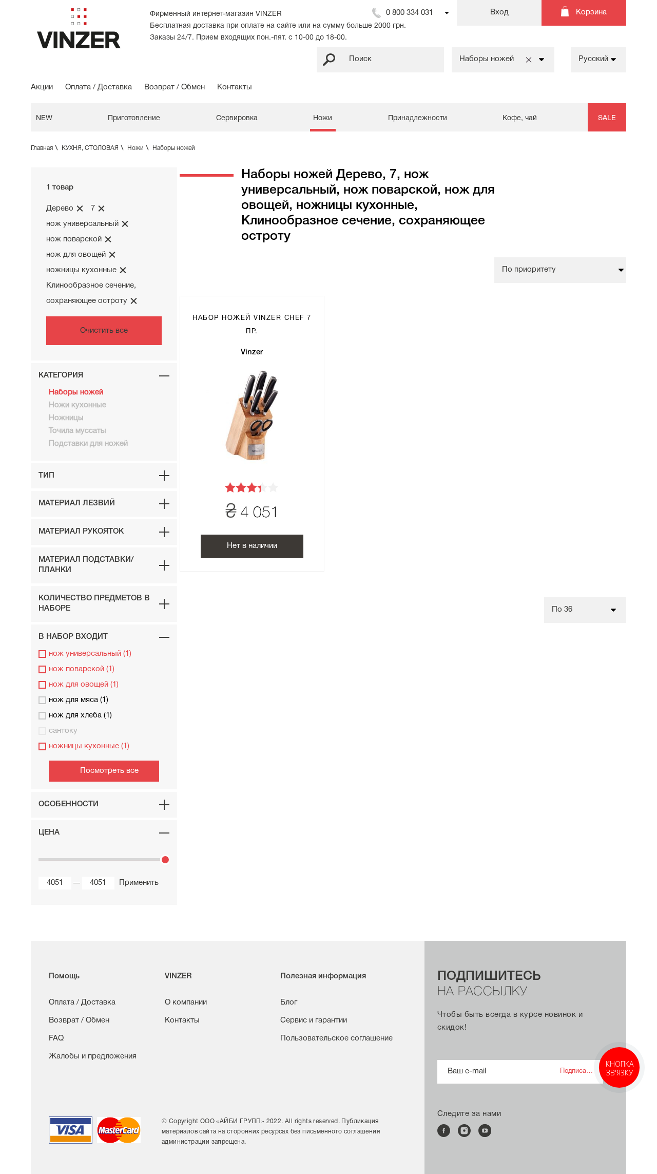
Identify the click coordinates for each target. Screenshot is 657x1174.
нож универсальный (82, 224)
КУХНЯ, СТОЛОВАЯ (92, 148)
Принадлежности (417, 118)
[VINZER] (79, 28)
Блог (288, 1002)
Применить (134, 882)
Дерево (59, 208)
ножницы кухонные (81, 270)
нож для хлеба (80, 715)
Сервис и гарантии (313, 1020)
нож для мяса (78, 700)
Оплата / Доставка (98, 87)
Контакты (234, 87)
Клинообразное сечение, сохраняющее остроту (91, 293)
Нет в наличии (252, 546)
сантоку (63, 730)
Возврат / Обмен (174, 87)
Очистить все (104, 330)
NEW (44, 118)
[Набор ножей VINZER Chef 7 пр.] (252, 415)
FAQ (56, 1038)
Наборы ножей (173, 148)
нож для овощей (76, 254)
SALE (607, 118)
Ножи (322, 118)
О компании (186, 1002)
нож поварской (74, 239)
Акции (42, 87)
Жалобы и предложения (93, 1056)
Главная (44, 148)
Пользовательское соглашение (336, 1038)
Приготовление (134, 118)
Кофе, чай (520, 118)
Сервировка (237, 118)
